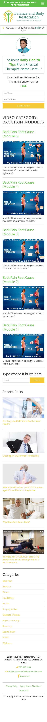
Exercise (7, 586)
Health (6, 603)
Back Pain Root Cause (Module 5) (18, 133)
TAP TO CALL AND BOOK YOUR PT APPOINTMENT (21, 3)
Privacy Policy (11, 686)
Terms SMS (23, 690)
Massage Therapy (11, 614)
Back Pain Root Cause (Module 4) (18, 184)
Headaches (8, 597)
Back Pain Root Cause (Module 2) (18, 279)
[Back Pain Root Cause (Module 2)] (23, 310)
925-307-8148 (25, 667)
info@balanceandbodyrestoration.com (25, 671)
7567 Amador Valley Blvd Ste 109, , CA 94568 (24, 29)
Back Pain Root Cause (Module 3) (18, 231)
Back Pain (7, 580)
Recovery (7, 626)
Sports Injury (9, 631)
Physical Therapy (11, 620)
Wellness (7, 643)
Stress (6, 637)
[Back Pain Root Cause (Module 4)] (23, 215)
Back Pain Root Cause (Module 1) (18, 327)
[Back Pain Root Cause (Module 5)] (23, 164)
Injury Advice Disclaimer (30, 686)
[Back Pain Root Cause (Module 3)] (23, 262)
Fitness (6, 592)
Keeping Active (10, 609)
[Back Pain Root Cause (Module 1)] (23, 357)
